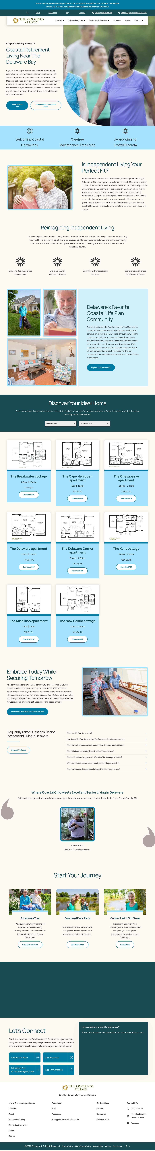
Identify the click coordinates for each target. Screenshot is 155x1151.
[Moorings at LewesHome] (28, 20)
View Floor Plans (77, 945)
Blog (67, 13)
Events (127, 20)
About (38, 13)
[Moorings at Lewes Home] (77, 1090)
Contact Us (125, 945)
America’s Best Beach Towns (82, 6)
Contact (137, 20)
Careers (82, 13)
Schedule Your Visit (30, 945)
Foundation (117, 1146)
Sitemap (108, 1146)
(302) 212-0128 (137, 1108)
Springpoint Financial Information (65, 1119)
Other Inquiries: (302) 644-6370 (134, 13)
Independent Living (75, 20)
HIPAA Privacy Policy (83, 1146)
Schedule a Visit (103, 1119)
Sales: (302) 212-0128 (103, 13)
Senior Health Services (98, 20)
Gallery (116, 20)
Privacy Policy (67, 1146)
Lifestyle (58, 20)
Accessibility (98, 1146)
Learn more (114, 3)
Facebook (135, 1123)
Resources (53, 13)
